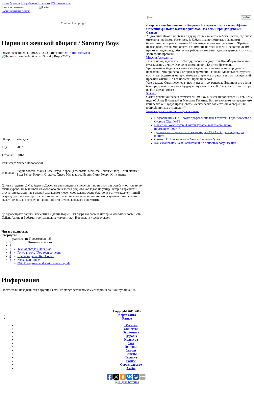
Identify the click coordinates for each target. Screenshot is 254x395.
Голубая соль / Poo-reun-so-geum (39, 252)
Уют (131, 343)
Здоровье (131, 336)
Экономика (131, 332)
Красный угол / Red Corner (35, 256)
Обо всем (131, 325)
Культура (131, 339)
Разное (127, 318)
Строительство (131, 364)
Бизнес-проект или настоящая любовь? (172, 111)
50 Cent (151, 93)
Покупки (131, 346)
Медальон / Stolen (29, 259)
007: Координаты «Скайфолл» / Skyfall (43, 263)
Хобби (131, 368)
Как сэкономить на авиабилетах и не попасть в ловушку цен (195, 143)
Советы (131, 353)
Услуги (131, 350)
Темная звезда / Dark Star (34, 249)
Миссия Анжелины (159, 57)
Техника (131, 357)
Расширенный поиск (16, 11)
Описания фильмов (77, 52)
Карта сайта (127, 315)
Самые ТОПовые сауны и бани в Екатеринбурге (187, 139)
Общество (131, 328)
